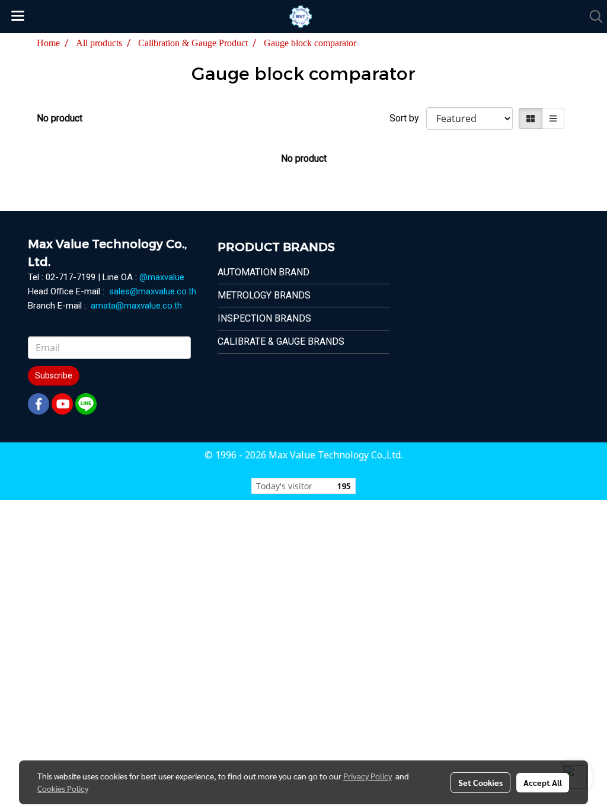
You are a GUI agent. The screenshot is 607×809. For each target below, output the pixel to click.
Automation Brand (263, 272)
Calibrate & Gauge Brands (281, 341)
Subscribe (53, 375)
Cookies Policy (62, 788)
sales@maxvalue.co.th (152, 291)
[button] (592, 16)
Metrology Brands (264, 295)
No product (59, 118)
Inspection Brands (264, 318)
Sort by (407, 118)
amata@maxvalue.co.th (136, 305)
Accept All (542, 782)
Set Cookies (480, 782)
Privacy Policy (367, 776)
